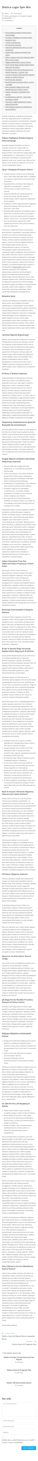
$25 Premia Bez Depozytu (13, 80)
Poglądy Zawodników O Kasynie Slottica (18, 62)
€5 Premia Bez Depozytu (13, 45)
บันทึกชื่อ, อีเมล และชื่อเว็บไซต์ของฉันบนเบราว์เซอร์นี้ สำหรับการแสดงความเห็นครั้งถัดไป (18, 1441)
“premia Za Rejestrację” (13, 43)
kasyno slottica (17, 267)
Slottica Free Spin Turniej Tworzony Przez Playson (19, 1358)
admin (6, 13)
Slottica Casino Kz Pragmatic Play (19, 1370)
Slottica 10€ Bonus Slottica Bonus (19, 1383)
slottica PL (14, 1325)
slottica (7, 1325)
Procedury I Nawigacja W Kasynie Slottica (18, 37)
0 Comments (8, 20)
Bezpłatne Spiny (10, 40)
